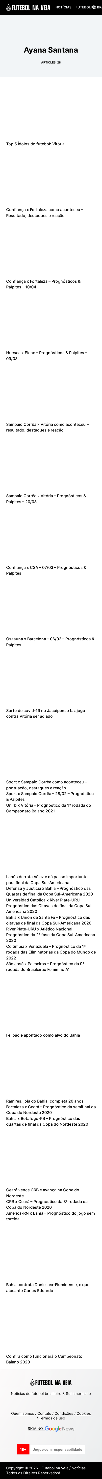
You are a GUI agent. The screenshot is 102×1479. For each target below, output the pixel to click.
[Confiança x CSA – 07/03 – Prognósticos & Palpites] (51, 534)
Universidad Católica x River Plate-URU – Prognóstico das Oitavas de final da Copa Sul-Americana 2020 (49, 905)
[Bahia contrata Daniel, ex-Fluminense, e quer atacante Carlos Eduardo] (51, 1252)
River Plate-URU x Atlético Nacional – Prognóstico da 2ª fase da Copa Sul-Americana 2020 (50, 934)
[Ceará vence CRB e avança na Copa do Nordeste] (51, 1157)
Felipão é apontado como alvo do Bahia (43, 1035)
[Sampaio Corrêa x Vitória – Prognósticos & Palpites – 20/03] (51, 463)
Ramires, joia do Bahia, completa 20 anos (45, 1101)
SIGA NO (36, 1428)
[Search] (94, 7)
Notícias (63, 7)
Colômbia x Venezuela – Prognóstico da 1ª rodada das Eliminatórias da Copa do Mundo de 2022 (51, 952)
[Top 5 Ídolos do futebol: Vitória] (51, 111)
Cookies (83, 1413)
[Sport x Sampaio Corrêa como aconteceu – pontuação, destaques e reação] (51, 749)
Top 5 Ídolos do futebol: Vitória (35, 143)
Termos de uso (52, 1418)
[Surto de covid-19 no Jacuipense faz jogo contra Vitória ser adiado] (51, 677)
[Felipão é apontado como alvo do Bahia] (51, 1002)
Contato (44, 1413)
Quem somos (22, 1413)
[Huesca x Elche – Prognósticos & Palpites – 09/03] (51, 320)
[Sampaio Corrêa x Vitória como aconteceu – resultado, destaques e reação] (51, 391)
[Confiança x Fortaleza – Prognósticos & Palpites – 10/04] (51, 248)
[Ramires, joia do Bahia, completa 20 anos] (51, 1068)
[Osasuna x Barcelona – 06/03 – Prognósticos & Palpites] (51, 606)
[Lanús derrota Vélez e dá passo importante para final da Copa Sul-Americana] (51, 844)
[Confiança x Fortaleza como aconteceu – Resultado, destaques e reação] (51, 177)
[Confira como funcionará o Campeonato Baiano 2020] (51, 1323)
